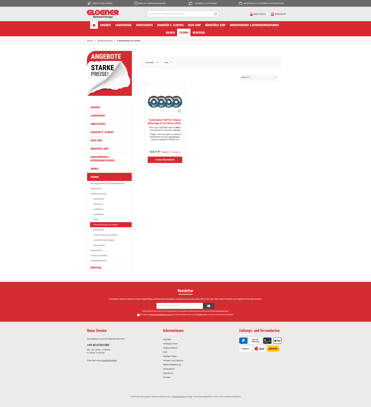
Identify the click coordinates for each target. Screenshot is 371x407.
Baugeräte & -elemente (102, 132)
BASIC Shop (96, 140)
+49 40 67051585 (98, 345)
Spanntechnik (96, 250)
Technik (95, 177)
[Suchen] (215, 14)
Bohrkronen (98, 204)
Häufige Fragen (170, 356)
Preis (166, 62)
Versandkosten (178, 396)
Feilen (95, 219)
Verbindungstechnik (99, 261)
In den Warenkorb (165, 159)
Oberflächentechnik (99, 194)
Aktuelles (167, 339)
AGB (199, 315)
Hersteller (149, 62)
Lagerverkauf (98, 115)
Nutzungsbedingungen (219, 311)
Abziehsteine (98, 199)
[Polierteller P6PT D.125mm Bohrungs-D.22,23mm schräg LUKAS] (165, 101)
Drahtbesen (98, 209)
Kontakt (166, 377)
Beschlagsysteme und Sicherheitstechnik (108, 183)
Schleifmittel (98, 230)
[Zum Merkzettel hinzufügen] (179, 111)
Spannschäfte (99, 245)
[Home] (94, 25)
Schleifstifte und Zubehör (103, 240)
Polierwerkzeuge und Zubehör (105, 225)
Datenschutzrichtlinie (198, 311)
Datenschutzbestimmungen (161, 315)
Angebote (95, 107)
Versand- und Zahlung (173, 360)
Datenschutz (168, 369)
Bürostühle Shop (100, 148)
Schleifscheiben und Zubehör (105, 235)
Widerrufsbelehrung (172, 365)
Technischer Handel (99, 255)
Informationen (173, 330)
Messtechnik (96, 188)
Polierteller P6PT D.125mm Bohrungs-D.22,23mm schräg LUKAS (165, 121)
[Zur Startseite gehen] (103, 14)
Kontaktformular (109, 360)
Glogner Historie (170, 348)
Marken (94, 168)
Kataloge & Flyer (170, 343)
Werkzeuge (96, 267)
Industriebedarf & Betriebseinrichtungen (102, 158)
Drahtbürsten (98, 214)
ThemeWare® (213, 399)
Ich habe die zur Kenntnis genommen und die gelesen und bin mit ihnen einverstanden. (187, 315)
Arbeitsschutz (98, 124)
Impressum (168, 373)
